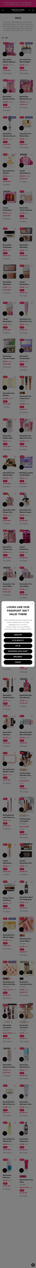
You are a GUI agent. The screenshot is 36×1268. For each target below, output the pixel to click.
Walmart (18, 657)
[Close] (32, 603)
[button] (33, 1265)
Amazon (18, 635)
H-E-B (18, 646)
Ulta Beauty (18, 640)
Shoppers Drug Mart (18, 651)
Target (18, 662)
